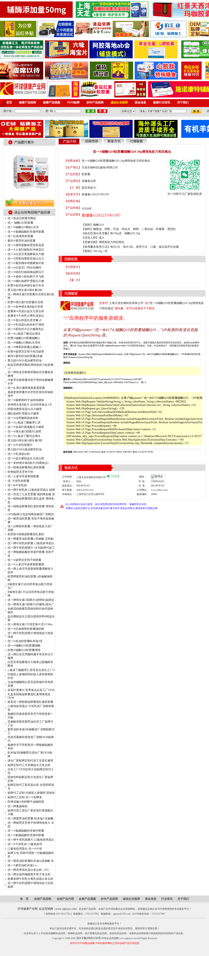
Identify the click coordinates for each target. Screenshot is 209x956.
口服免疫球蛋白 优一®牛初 (25, 848)
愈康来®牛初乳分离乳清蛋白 (26, 315)
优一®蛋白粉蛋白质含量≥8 (24, 320)
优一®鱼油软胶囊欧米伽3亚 (25, 641)
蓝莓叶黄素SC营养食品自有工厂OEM (31, 690)
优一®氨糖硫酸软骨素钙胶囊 (26, 231)
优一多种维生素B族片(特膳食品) (28, 462)
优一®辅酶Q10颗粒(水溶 (23, 227)
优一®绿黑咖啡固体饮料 (23, 418)
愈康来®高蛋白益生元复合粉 (26, 311)
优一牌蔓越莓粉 (18, 806)
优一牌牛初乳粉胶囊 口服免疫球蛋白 (31, 543)
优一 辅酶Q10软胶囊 (20, 222)
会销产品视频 (87, 898)
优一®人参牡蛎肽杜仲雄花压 (26, 249)
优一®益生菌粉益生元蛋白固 (26, 458)
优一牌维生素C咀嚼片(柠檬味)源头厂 (31, 604)
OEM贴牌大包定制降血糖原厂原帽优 (31, 514)
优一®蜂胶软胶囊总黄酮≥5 (24, 347)
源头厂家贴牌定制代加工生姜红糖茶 (30, 760)
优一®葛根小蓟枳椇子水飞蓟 (26, 276)
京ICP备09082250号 (88, 938)
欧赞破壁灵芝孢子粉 (20, 471)
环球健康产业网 (28, 908)
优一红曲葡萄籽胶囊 (20, 236)
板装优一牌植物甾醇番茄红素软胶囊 (30, 701)
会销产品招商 (42, 898)
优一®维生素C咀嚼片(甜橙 (24, 431)
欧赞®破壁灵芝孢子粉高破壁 (26, 351)
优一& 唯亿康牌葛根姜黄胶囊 (26, 387)
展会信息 (150, 898)
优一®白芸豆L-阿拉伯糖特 (24, 267)
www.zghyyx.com (66, 908)
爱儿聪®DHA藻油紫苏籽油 (25, 360)
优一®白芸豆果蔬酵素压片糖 (26, 254)
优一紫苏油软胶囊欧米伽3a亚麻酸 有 (31, 860)
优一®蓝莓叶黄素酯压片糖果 (26, 427)
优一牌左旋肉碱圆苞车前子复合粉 (29, 874)
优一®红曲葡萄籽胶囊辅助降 (26, 628)
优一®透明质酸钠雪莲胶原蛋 (26, 245)
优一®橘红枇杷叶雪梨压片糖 (26, 281)
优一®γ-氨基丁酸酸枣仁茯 (24, 422)
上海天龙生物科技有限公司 (126, 303)
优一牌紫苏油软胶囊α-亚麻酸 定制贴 (31, 538)
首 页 (24, 898)
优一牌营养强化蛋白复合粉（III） (29, 869)
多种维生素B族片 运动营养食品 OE (30, 404)
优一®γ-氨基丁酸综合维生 (24, 333)
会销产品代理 (65, 898)
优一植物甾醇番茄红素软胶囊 (26, 467)
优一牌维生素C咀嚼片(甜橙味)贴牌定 (31, 599)
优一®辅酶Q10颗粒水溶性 (24, 342)
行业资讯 (167, 898)
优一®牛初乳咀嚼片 (20, 445)
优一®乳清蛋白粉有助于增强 (26, 324)
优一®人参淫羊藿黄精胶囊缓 (26, 564)
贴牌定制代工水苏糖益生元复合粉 (29, 765)
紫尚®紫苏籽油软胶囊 (22, 240)
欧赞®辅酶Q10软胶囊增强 (24, 650)
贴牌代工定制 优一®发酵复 (25, 797)
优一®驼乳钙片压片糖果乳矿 (26, 329)
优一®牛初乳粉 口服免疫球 (25, 844)
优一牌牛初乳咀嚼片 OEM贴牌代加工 (31, 547)
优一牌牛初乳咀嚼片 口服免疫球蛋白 (31, 839)
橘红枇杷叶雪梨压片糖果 (23, 413)
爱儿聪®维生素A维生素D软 (25, 290)
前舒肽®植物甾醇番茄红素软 (26, 534)
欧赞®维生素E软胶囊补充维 (25, 302)
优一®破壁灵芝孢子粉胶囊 (24, 559)
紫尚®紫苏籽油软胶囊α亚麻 (25, 356)
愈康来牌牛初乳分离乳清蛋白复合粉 (30, 878)
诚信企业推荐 (131, 898)
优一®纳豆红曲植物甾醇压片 (26, 272)
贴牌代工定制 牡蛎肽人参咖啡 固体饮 (31, 792)
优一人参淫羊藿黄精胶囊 (23, 476)
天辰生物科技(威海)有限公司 (100, 167)
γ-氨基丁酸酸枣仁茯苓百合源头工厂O (31, 670)
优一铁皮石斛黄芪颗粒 (22, 218)
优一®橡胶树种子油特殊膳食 (26, 400)
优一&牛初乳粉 (17, 485)
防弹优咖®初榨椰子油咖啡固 (26, 801)
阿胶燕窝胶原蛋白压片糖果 (25, 409)
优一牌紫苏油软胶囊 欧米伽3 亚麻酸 (30, 818)
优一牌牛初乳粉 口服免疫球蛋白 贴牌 (31, 489)
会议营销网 (46, 908)
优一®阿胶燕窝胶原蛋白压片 (26, 258)
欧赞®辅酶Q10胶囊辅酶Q (24, 338)
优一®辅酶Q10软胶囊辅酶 (24, 645)
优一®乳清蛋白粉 (19, 453)
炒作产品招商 (109, 898)
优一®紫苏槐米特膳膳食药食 (26, 263)
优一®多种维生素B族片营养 (25, 306)
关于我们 (183, 898)
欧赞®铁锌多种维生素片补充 (26, 285)
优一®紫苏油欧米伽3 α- (22, 865)
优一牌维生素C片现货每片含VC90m (30, 624)
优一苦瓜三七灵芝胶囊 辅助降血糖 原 (31, 494)
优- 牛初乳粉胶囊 (18, 480)
